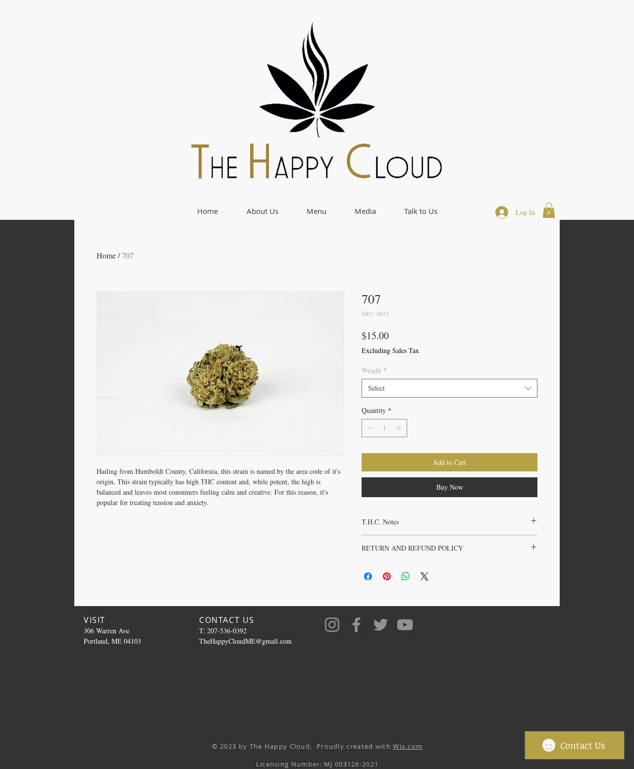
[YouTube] (405, 624)
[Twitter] (380, 624)
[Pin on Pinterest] (387, 576)
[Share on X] (424, 576)
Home (106, 255)
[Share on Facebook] (368, 576)
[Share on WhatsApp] (406, 576)
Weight (374, 370)
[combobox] (449, 388)
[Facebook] (356, 624)
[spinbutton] (384, 428)
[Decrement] (369, 428)
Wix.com (408, 746)
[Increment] (399, 428)
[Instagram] (332, 624)
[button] (262, 211)
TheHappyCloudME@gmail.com (245, 641)
